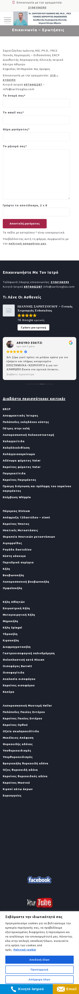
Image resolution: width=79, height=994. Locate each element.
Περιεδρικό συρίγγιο (18, 562)
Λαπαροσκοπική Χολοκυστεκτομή (28, 434)
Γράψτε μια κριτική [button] (33, 327)
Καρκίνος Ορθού (15, 724)
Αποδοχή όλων (39, 959)
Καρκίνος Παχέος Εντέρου (22, 718)
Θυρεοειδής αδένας (18, 744)
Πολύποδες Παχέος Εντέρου (24, 712)
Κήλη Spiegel (12, 627)
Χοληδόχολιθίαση (16, 447)
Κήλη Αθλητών (14, 601)
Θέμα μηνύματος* (16, 129)
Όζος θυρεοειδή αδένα (20, 769)
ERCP (7, 409)
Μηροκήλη (10, 621)
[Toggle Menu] (7, 21)
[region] (39, 952)
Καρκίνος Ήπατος (16, 523)
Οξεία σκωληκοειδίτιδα (21, 731)
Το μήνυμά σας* (15, 146)
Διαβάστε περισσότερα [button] (26, 374)
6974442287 (33, 84)
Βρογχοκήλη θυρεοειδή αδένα (25, 763)
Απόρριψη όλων (39, 979)
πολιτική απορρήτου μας (27, 243)
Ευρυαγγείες (12, 795)
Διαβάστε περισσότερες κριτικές (34, 398)
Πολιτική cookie (24, 949)
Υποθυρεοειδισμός (17, 750)
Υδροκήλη (10, 633)
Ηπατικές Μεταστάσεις (20, 530)
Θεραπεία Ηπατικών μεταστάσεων (29, 536)
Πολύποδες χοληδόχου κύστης (26, 421)
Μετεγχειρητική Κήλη (19, 614)
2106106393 (37, 7)
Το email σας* (13, 112)
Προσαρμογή (39, 969)
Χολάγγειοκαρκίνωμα (19, 454)
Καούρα (8, 691)
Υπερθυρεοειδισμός (18, 756)
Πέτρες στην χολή (16, 428)
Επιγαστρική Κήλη (16, 608)
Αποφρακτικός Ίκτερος (20, 415)
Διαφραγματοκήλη (17, 646)
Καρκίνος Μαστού (16, 782)
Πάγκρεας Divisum (16, 511)
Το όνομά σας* (14, 95)
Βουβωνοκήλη (13, 575)
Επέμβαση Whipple (17, 497)
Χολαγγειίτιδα (14, 441)
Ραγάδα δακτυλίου (17, 549)
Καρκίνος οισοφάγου (19, 685)
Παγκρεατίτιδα (14, 473)
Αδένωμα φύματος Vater (22, 460)
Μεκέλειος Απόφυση (18, 737)
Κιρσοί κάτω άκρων (18, 789)
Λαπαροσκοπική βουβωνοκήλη (26, 581)
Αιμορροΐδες (12, 543)
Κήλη (6, 568)
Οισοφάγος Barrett (17, 666)
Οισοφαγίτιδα (13, 672)
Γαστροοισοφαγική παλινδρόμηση (29, 653)
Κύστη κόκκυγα (14, 555)
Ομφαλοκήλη (12, 588)
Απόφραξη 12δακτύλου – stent (26, 517)
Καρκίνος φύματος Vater (22, 466)
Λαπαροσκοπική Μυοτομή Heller (27, 705)
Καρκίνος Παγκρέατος (19, 479)
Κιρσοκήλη (11, 640)
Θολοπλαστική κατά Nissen (23, 659)
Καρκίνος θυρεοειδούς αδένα (25, 776)
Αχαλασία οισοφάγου (19, 678)
